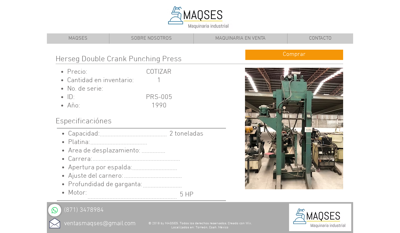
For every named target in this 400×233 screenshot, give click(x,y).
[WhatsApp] (54, 210)
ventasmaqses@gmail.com (100, 223)
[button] (294, 128)
